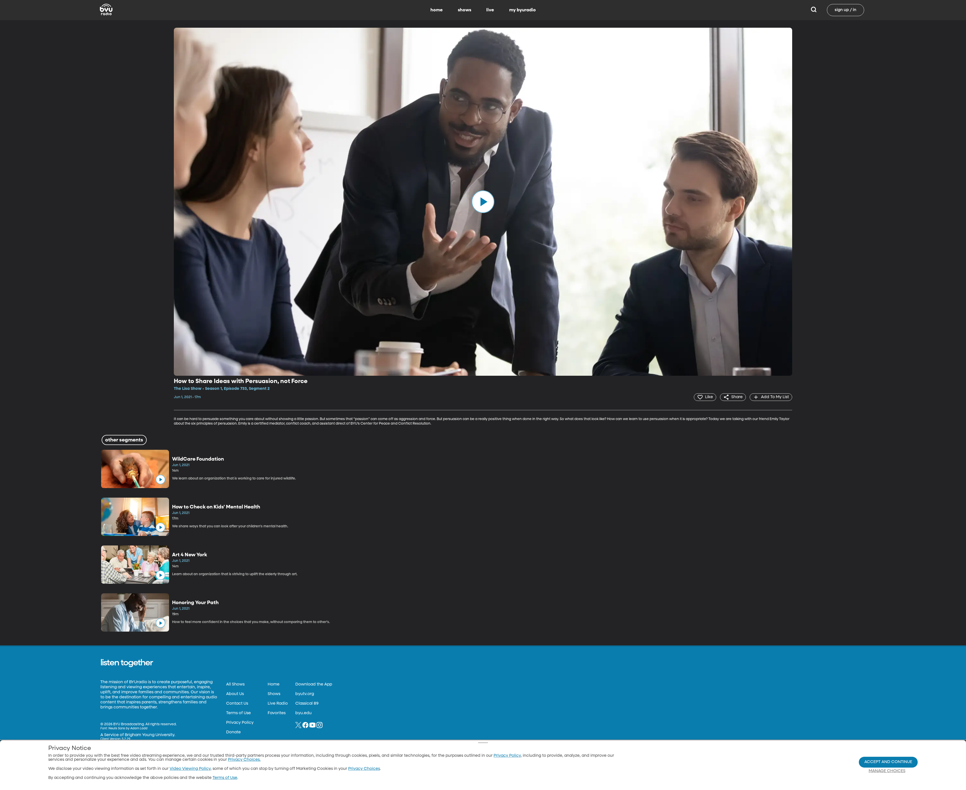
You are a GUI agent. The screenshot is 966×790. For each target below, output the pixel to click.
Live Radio (278, 704)
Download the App (313, 684)
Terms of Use (238, 713)
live (490, 10)
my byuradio (522, 10)
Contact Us (237, 704)
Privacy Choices (364, 769)
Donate (233, 732)
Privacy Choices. (244, 760)
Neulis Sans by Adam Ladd (127, 728)
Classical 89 (306, 704)
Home (273, 684)
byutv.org (304, 694)
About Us (235, 694)
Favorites (277, 713)
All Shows (235, 684)
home (436, 10)
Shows (274, 694)
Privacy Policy (240, 723)
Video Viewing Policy (190, 769)
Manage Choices (887, 771)
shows (464, 10)
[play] (483, 201)
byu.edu (303, 713)
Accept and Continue (888, 762)
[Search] (813, 10)
